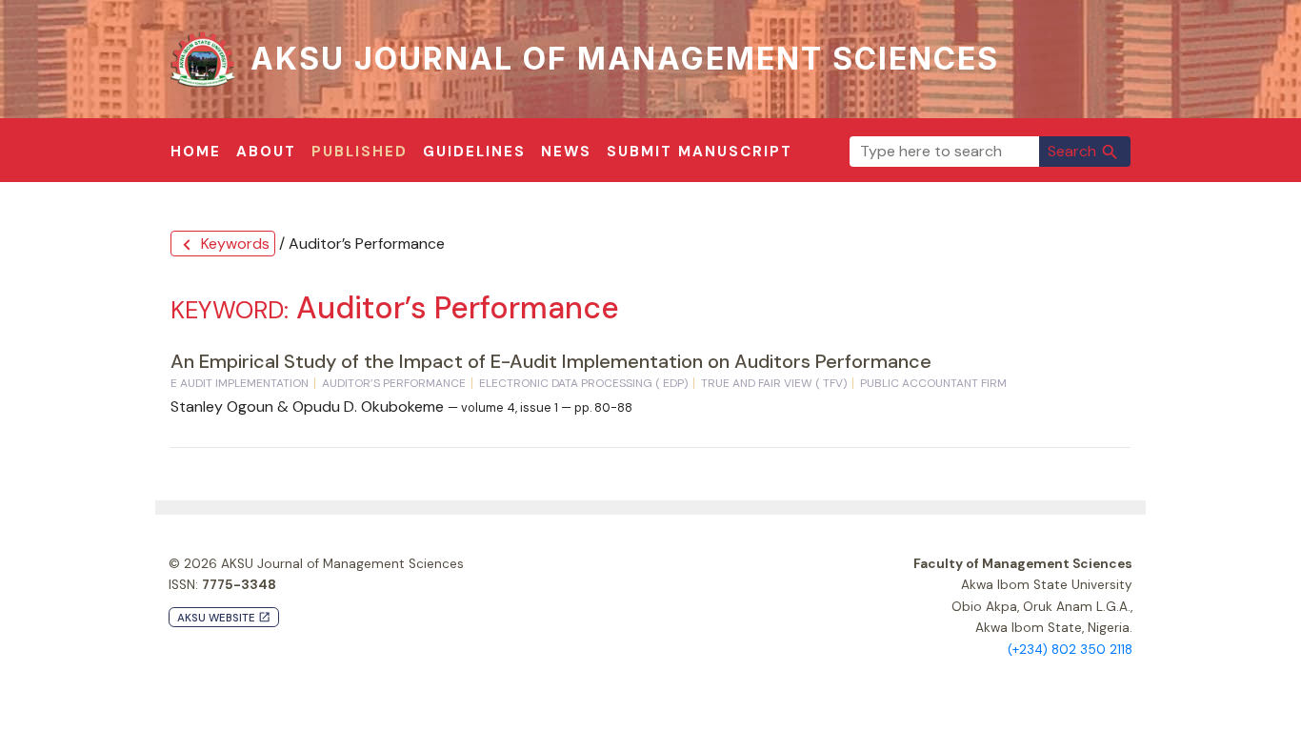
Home (195, 151)
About (266, 151)
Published (359, 151)
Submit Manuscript (699, 151)
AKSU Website (223, 618)
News (566, 151)
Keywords (223, 244)
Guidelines (474, 151)
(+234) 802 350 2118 (1070, 649)
